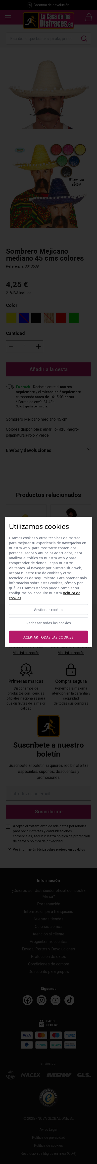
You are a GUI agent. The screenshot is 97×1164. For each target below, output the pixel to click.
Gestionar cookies (48, 609)
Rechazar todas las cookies (48, 623)
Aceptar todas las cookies (48, 637)
